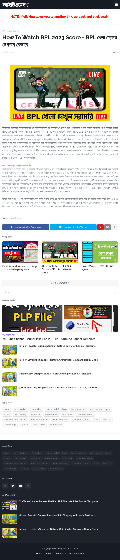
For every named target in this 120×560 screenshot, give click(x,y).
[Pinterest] (100, 227)
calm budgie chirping (100, 409)
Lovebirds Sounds (39, 419)
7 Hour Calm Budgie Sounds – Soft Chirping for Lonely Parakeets (55, 373)
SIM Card (107, 419)
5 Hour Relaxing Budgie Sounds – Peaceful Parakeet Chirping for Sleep (58, 387)
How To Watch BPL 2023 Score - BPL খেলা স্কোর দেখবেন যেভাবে (57, 269)
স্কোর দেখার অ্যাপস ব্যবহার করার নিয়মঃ (17, 165)
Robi (96, 419)
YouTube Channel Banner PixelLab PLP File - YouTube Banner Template (48, 339)
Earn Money (20, 414)
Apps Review (13, 31)
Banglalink (37, 409)
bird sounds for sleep (57, 409)
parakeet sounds (81, 419)
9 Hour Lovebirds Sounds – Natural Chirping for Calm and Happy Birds (58, 359)
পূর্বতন (114, 292)
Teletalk (24, 425)
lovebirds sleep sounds (15, 419)
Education (35, 414)
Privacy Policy (76, 553)
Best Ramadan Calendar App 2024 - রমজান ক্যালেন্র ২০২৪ (19, 268)
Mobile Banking (60, 419)
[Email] (107, 227)
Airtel (7, 409)
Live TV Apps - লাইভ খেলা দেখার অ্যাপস (97, 268)
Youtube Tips (56, 425)
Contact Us (60, 553)
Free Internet (51, 414)
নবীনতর (6, 292)
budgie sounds (78, 409)
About (48, 553)
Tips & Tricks (39, 425)
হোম (3, 31)
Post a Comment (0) (60, 283)
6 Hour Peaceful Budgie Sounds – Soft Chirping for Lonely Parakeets (57, 346)
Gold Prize (67, 414)
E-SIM (7, 414)
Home (39, 553)
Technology (10, 425)
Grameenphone (84, 414)
